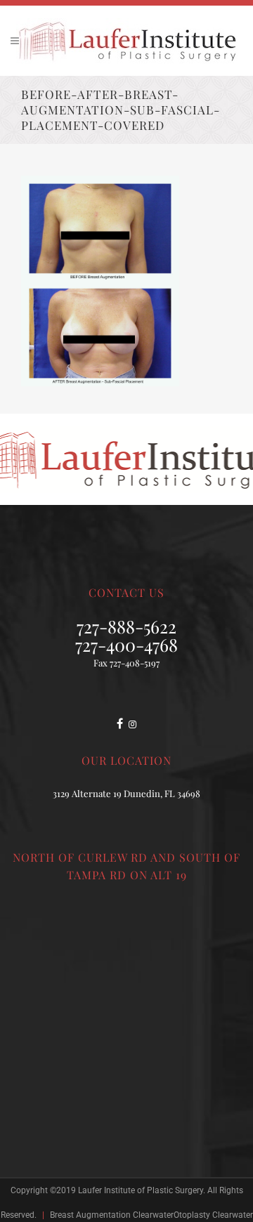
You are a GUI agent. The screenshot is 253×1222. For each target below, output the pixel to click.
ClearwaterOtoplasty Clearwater (193, 1215)
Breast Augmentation (90, 1215)
